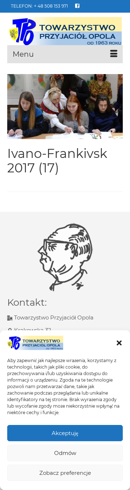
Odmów (65, 453)
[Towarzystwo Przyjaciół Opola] (65, 32)
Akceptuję (65, 433)
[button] (119, 343)
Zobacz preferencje (65, 472)
